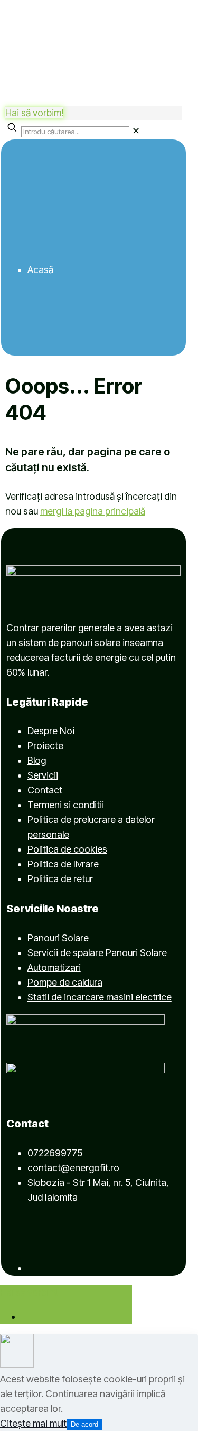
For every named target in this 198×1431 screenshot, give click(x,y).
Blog (36, 760)
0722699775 (54, 1152)
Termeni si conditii (65, 804)
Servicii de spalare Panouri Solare (97, 952)
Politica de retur (60, 878)
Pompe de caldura (64, 982)
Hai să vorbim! (34, 112)
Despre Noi (50, 730)
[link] (136, 130)
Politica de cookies (67, 849)
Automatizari (54, 967)
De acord (84, 1424)
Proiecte (45, 745)
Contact (44, 790)
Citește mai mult (33, 1423)
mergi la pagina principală (92, 511)
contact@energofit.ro (73, 1167)
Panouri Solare (58, 937)
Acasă (40, 269)
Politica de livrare (63, 863)
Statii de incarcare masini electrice (99, 997)
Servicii (42, 775)
